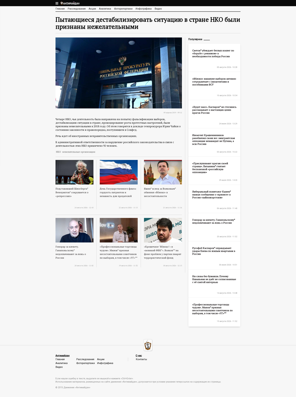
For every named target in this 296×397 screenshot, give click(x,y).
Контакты (141, 359)
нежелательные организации (78, 151)
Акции (92, 8)
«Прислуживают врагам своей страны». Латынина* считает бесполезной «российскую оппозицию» (210, 168)
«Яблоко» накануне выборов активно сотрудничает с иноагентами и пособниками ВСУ (214, 81)
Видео (158, 8)
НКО (58, 151)
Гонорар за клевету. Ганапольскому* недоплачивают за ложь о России (213, 221)
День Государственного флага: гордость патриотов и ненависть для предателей (118, 192)
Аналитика (105, 8)
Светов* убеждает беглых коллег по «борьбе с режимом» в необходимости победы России (213, 53)
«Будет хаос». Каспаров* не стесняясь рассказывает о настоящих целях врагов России (214, 109)
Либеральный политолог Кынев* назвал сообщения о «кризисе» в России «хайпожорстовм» (211, 194)
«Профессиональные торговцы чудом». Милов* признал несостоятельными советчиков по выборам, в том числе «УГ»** (212, 309)
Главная (60, 8)
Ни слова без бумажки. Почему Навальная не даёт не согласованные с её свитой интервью (214, 279)
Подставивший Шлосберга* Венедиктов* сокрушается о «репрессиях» (72, 192)
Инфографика (144, 8)
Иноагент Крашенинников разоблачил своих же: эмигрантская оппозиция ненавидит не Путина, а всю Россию (213, 139)
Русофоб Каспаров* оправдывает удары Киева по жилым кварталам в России (213, 251)
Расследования (77, 8)
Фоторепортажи (123, 8)
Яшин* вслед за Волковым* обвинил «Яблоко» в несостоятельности (160, 192)
